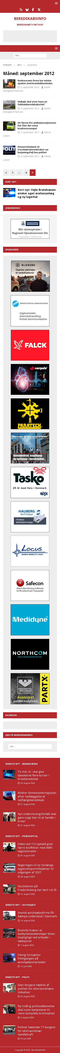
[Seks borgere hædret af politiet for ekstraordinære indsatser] (9, 987)
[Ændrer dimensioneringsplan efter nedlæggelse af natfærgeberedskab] (9, 795)
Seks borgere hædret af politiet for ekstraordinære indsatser (36, 988)
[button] (55, 3)
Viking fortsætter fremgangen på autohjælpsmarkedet (32, 958)
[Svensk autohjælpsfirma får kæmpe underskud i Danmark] (9, 915)
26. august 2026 (27, 996)
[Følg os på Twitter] (39, 10)
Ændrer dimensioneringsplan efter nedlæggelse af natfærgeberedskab (37, 796)
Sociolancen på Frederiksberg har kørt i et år (37, 887)
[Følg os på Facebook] (33, 10)
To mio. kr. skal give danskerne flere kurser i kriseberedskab (33, 775)
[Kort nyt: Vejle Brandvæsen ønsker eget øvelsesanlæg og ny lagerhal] (9, 192)
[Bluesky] (27, 10)
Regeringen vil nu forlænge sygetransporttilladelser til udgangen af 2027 (36, 868)
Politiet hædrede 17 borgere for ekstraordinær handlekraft (36, 1030)
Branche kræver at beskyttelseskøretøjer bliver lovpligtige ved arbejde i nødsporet (36, 935)
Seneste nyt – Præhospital (21, 836)
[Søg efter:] (30, 55)
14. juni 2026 (26, 966)
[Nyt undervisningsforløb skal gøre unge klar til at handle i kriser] (9, 816)
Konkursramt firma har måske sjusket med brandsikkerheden (35, 82)
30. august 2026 (27, 855)
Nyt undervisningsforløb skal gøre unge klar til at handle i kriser (37, 817)
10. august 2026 (27, 920)
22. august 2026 (27, 894)
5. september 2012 (30, 87)
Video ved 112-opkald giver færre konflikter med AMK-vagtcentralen (35, 847)
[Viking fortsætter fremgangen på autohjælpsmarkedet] (9, 957)
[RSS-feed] (21, 10)
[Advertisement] (32, 35)
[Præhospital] (9, 126)
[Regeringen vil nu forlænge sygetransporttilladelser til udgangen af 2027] (9, 868)
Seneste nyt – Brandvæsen (21, 763)
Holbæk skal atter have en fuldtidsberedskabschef (32, 103)
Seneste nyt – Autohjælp (20, 904)
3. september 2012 (30, 108)
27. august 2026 (27, 804)
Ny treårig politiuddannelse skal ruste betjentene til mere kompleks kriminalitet (36, 1009)
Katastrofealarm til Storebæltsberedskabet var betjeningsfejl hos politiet (33, 149)
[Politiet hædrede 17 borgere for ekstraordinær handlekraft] (9, 1030)
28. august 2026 (27, 876)
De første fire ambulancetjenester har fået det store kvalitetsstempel (37, 125)
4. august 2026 (27, 1017)
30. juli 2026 (25, 1038)
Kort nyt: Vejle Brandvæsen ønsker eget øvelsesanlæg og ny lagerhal (37, 193)
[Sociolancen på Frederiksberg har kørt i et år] (9, 889)
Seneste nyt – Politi (17, 977)
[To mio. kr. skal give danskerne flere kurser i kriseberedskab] (9, 774)
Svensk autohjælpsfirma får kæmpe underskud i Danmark (37, 914)
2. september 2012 (30, 156)
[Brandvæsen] (9, 83)
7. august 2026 (27, 945)
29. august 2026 (27, 783)
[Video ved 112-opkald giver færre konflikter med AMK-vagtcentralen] (9, 846)
